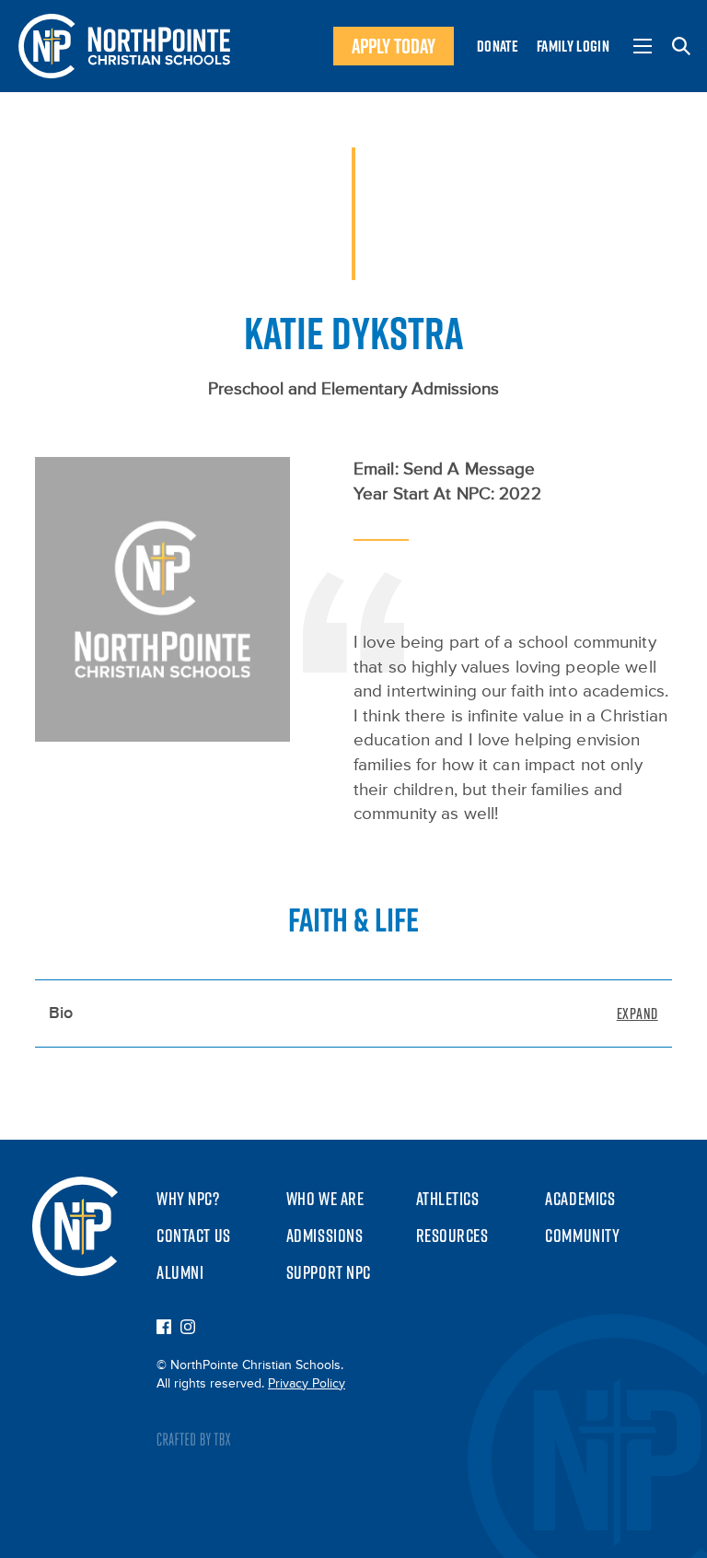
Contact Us (193, 1236)
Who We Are (325, 1199)
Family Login (573, 46)
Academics (580, 1199)
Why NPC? (188, 1199)
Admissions (325, 1236)
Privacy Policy (306, 1383)
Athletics (448, 1199)
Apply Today (393, 46)
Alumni (179, 1272)
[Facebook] (163, 1328)
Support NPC (328, 1272)
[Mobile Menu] (642, 46)
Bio (61, 1013)
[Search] (681, 46)
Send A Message (469, 469)
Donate (497, 46)
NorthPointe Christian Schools (124, 46)
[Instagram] (187, 1328)
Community (582, 1236)
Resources (452, 1236)
